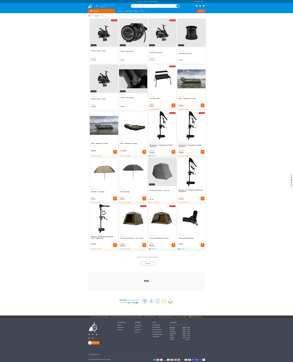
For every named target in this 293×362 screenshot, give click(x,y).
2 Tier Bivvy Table (154, 98)
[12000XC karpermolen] (162, 33)
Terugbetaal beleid (157, 334)
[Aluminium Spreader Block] (191, 218)
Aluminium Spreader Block (186, 238)
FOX (180, 48)
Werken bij (138, 330)
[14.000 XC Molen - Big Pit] (104, 79)
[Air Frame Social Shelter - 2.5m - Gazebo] (133, 218)
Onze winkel (138, 325)
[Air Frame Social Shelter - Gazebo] (162, 218)
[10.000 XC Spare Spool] (133, 33)
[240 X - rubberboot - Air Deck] (104, 125)
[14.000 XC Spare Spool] (133, 79)
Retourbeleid (156, 327)
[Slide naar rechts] (169, 1)
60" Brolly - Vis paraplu (97, 192)
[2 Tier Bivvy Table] (162, 79)
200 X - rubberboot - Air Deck (187, 98)
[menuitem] (125, 325)
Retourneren (120, 327)
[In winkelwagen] (173, 105)
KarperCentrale (95, 359)
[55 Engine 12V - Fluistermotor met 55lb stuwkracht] (191, 125)
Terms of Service (157, 330)
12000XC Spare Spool (185, 53)
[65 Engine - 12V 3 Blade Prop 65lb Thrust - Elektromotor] (191, 172)
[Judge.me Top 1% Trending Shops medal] (164, 301)
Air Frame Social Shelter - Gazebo (159, 238)
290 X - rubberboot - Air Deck (128, 143)
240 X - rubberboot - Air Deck (99, 143)
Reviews (137, 332)
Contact (119, 325)
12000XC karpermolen (155, 52)
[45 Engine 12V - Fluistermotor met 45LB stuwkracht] (162, 125)
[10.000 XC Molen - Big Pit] (104, 33)
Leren (142, 11)
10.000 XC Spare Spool (127, 51)
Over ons (137, 327)
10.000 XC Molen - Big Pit (98, 51)
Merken (136, 11)
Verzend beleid (156, 332)
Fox (103, 16)
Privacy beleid (156, 325)
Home (89, 16)
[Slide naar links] (123, 1)
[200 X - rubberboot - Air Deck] (191, 79)
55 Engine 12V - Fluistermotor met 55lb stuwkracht (190, 145)
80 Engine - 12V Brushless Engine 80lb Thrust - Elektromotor (102, 237)
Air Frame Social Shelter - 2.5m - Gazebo (132, 238)
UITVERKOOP (201, 11)
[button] (177, 5)
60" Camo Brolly (125, 192)
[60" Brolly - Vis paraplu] (104, 172)
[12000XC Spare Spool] (191, 33)
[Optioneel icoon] (196, 6)
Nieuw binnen (128, 11)
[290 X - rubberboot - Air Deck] (133, 125)
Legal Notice (155, 337)
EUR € (199, 1)
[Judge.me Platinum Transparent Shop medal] (157, 301)
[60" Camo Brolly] (133, 172)
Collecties (96, 16)
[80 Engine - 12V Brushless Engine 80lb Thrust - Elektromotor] (104, 218)
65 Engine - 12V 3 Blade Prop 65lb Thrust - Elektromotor (191, 190)
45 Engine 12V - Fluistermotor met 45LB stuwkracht (161, 145)
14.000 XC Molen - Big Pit (98, 99)
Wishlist (119, 330)
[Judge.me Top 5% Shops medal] (170, 301)
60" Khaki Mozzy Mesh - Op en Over (159, 190)
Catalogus (120, 11)
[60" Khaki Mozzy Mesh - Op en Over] (162, 172)
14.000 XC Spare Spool (127, 97)
